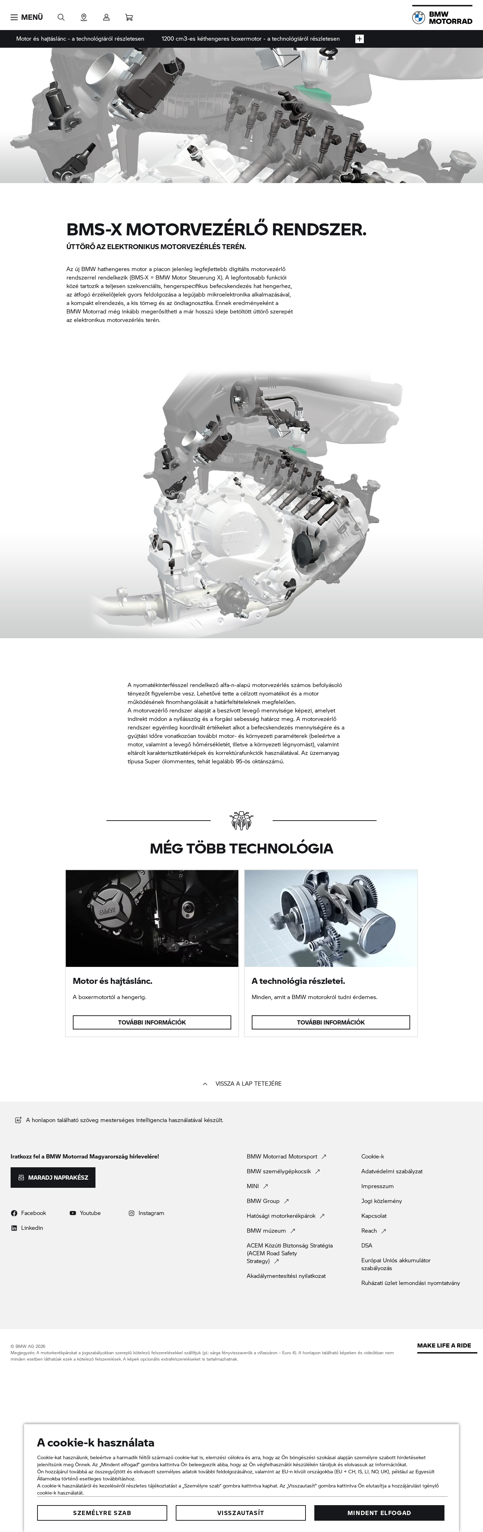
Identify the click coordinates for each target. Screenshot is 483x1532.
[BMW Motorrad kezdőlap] (442, 17)
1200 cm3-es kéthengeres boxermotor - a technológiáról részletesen (251, 38)
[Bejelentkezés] (106, 15)
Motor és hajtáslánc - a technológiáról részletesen (80, 38)
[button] (27, 17)
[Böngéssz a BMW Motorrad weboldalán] (61, 15)
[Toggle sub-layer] (359, 39)
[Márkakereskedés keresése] (84, 15)
